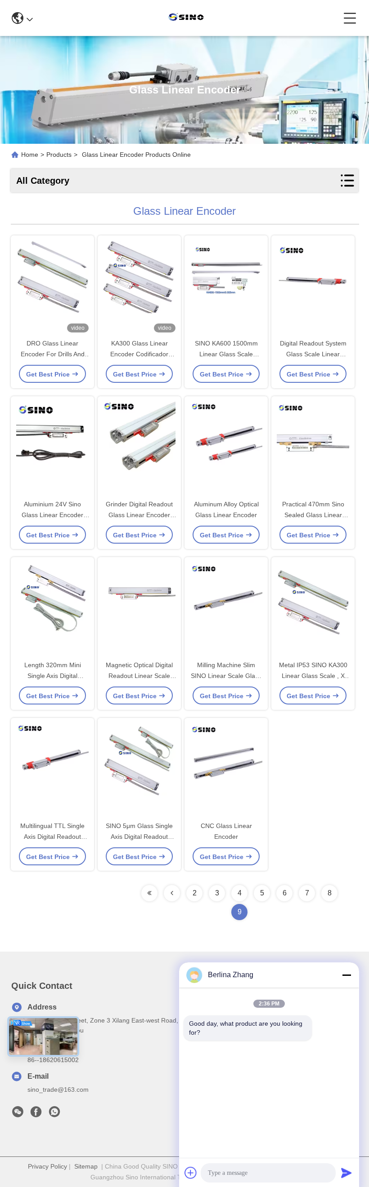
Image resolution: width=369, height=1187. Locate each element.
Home (29, 154)
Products (59, 154)
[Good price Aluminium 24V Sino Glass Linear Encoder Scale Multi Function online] (52, 448)
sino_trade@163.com (58, 1089)
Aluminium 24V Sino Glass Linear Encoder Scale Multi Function (52, 514)
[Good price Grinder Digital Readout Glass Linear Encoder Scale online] (139, 448)
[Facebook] (36, 1114)
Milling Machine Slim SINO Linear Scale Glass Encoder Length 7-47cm (226, 675)
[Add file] (190, 1173)
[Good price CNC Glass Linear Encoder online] (226, 770)
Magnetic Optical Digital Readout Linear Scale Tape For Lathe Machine (139, 675)
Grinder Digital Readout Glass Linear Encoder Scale (139, 514)
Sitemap (86, 1166)
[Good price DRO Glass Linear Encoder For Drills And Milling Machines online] (52, 287)
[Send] (346, 1173)
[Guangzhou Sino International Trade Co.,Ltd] (188, 18)
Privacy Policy (47, 1166)
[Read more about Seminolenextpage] (149, 893)
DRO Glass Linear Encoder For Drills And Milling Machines (53, 354)
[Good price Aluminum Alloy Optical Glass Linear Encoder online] (226, 448)
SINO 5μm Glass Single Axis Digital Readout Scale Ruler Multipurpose (139, 836)
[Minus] (346, 975)
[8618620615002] (54, 1114)
